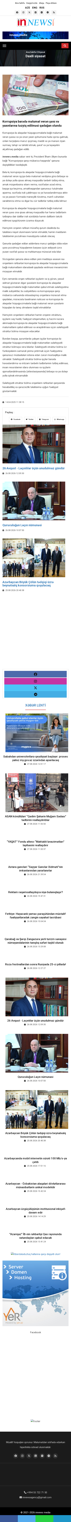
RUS (41, 7)
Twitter (31, 419)
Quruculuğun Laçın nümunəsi (22, 525)
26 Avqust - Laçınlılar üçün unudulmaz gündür (33, 468)
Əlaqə (41, 3)
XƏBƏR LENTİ (35, 705)
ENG (34, 7)
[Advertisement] (35, 634)
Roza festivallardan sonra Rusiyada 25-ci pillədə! (35, 964)
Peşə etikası (51, 3)
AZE (27, 7)
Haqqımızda (31, 3)
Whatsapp (60, 419)
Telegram (45, 419)
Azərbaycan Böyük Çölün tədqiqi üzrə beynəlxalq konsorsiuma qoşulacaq (28, 583)
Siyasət (41, 52)
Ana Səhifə (20, 3)
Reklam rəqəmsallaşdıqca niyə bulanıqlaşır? (35, 892)
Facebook (16, 419)
